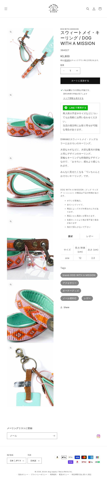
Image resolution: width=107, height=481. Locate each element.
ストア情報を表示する (73, 98)
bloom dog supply (49, 472)
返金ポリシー (23, 474)
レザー (87, 298)
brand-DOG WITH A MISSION (79, 275)
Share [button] (66, 307)
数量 (62, 65)
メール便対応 (70, 298)
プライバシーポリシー (39, 474)
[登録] (54, 435)
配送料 (67, 60)
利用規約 (53, 474)
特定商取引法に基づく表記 (81, 474)
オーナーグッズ (71, 290)
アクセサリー (70, 283)
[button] (6, 9)
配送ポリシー (64, 474)
